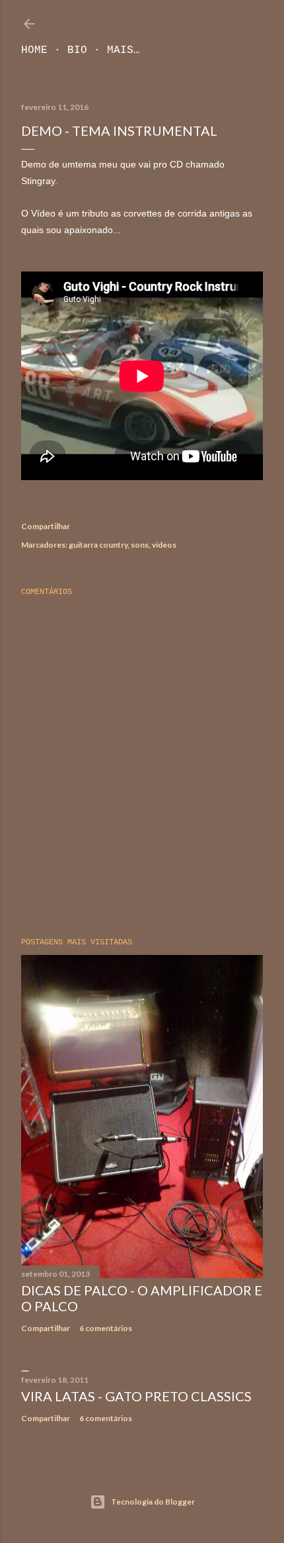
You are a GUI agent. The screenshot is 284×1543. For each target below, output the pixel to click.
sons (140, 545)
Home (34, 50)
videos (164, 545)
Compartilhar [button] (45, 526)
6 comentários (105, 1328)
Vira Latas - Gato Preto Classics (136, 1396)
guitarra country (98, 545)
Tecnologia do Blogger (153, 1502)
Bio (77, 50)
